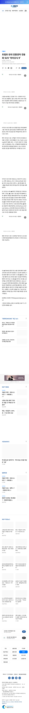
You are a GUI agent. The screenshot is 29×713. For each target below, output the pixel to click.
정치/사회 (23, 655)
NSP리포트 (15, 10)
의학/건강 (5, 655)
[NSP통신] (14, 6)
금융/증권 (14, 648)
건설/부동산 (5, 652)
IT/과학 (23, 648)
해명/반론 (5, 662)
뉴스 (3, 10)
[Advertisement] (14, 164)
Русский (17, 700)
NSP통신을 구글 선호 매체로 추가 (12, 2)
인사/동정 (14, 658)
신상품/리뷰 (23, 658)
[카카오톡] (8, 68)
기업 (5, 648)
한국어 (3, 700)
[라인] (11, 68)
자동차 (23, 652)
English (7, 700)
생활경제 (14, 655)
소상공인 (21, 10)
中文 (14, 700)
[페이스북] (3, 68)
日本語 (10, 700)
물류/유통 (14, 652)
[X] (5, 68)
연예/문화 (5, 658)
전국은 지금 (8, 10)
